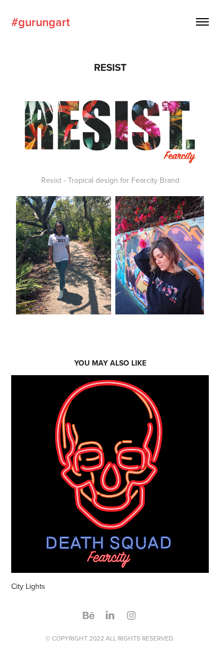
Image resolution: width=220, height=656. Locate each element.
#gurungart (40, 21)
